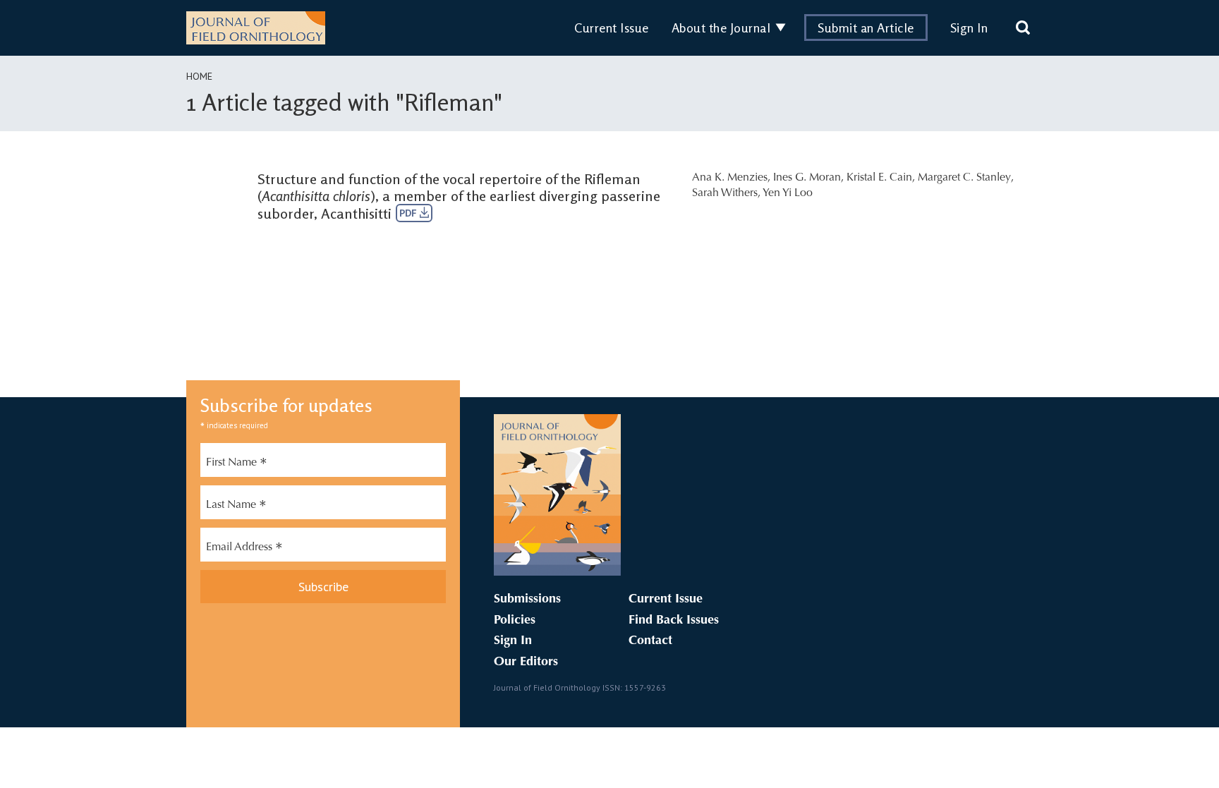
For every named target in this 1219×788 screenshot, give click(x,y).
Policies (514, 620)
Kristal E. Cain (879, 177)
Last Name (236, 506)
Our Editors (526, 662)
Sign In (969, 27)
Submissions (527, 599)
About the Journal (721, 27)
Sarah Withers (725, 193)
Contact (650, 641)
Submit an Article (866, 27)
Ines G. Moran (807, 177)
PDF (409, 213)
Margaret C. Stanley (964, 177)
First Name (236, 464)
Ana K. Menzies (730, 177)
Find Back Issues (674, 620)
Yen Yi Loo (788, 193)
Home (199, 76)
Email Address (244, 549)
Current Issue (611, 27)
